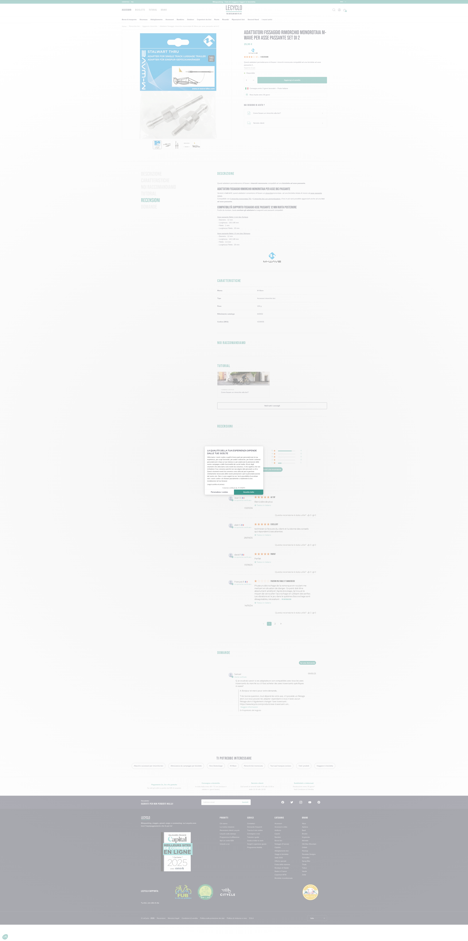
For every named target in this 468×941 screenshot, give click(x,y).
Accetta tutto (248, 492)
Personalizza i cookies (219, 492)
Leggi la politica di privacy (215, 484)
